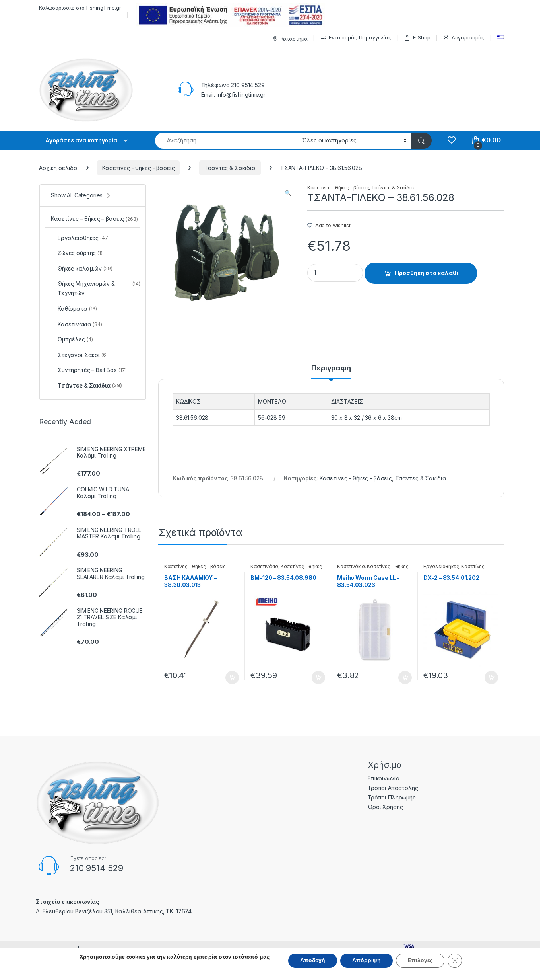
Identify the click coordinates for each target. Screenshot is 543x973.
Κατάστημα (294, 38)
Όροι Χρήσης (385, 806)
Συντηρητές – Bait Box (92, 370)
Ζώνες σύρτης (80, 253)
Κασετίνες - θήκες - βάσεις (138, 167)
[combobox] (226, 141)
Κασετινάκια (264, 566)
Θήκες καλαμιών (85, 268)
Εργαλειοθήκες (441, 566)
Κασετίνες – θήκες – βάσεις (94, 218)
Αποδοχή (312, 960)
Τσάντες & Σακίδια (230, 167)
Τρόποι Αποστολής (393, 787)
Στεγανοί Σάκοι (83, 354)
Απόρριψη (366, 960)
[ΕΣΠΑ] (229, 15)
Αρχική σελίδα (58, 167)
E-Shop (422, 37)
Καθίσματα (77, 308)
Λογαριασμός (468, 37)
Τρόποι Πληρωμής (392, 797)
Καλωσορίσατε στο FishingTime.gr (80, 7)
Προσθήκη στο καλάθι (426, 272)
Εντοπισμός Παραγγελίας (360, 37)
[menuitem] (500, 37)
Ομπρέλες (75, 339)
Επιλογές (420, 960)
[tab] (331, 372)
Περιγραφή (331, 368)
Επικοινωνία (383, 778)
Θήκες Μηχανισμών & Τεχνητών (99, 288)
